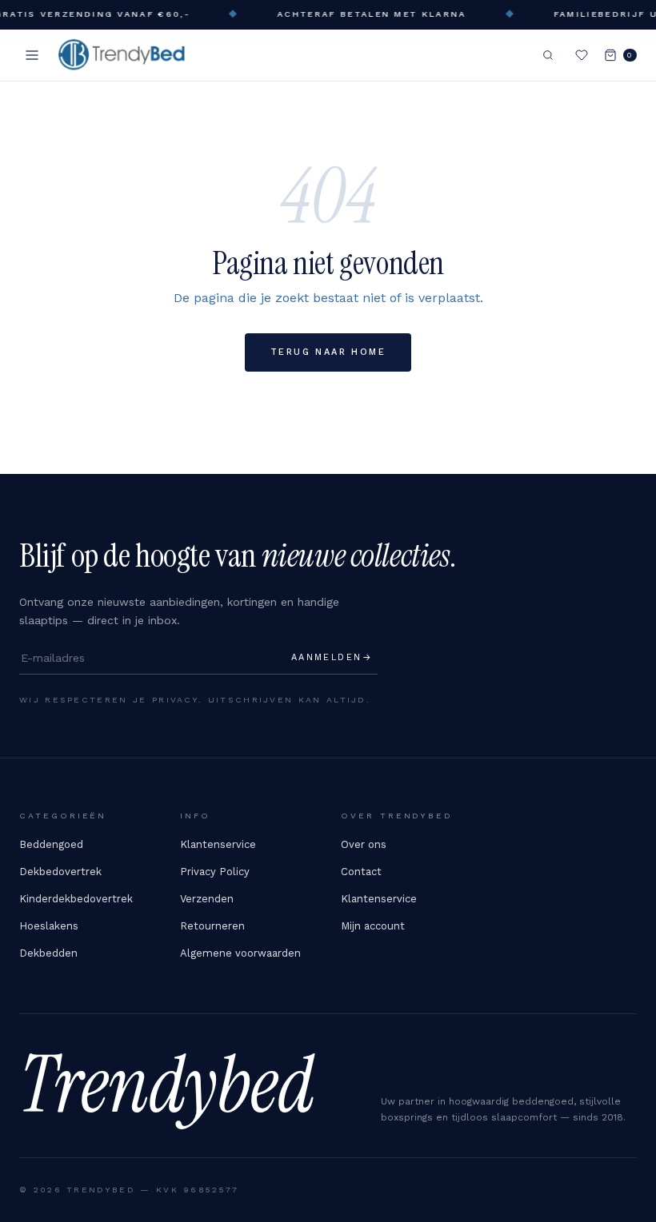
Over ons (363, 844)
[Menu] (32, 55)
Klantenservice (218, 844)
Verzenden (207, 899)
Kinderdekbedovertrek (76, 899)
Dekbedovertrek (60, 872)
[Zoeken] (548, 55)
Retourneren (212, 926)
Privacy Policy (215, 872)
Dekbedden (48, 953)
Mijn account (373, 926)
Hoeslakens (48, 926)
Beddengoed (51, 844)
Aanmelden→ (332, 657)
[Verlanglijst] (581, 55)
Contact (361, 872)
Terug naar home (328, 352)
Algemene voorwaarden (240, 953)
